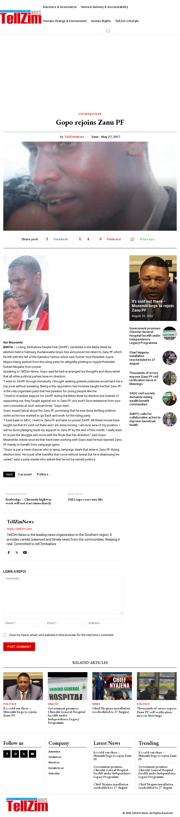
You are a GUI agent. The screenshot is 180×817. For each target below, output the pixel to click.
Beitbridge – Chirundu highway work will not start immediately (29, 501)
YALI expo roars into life (85, 499)
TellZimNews (74, 137)
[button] (108, 31)
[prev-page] (160, 263)
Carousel (25, 474)
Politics (42, 474)
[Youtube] (25, 551)
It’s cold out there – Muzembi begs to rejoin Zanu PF (153, 305)
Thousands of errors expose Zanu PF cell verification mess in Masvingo (143, 378)
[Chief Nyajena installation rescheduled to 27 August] (169, 358)
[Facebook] (8, 551)
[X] (17, 551)
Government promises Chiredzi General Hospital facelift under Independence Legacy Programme (145, 336)
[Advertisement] (90, 69)
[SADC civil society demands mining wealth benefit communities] (169, 399)
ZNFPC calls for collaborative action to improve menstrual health (145, 419)
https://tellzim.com (19, 529)
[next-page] (168, 263)
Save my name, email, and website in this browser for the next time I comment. (61, 635)
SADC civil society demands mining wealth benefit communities (142, 399)
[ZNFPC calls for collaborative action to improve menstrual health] (169, 419)
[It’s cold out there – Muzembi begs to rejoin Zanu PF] (153, 288)
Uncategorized (90, 114)
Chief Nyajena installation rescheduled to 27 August (142, 358)
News (96, 704)
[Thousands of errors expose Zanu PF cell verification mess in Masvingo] (169, 378)
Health (53, 704)
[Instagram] (15, 753)
